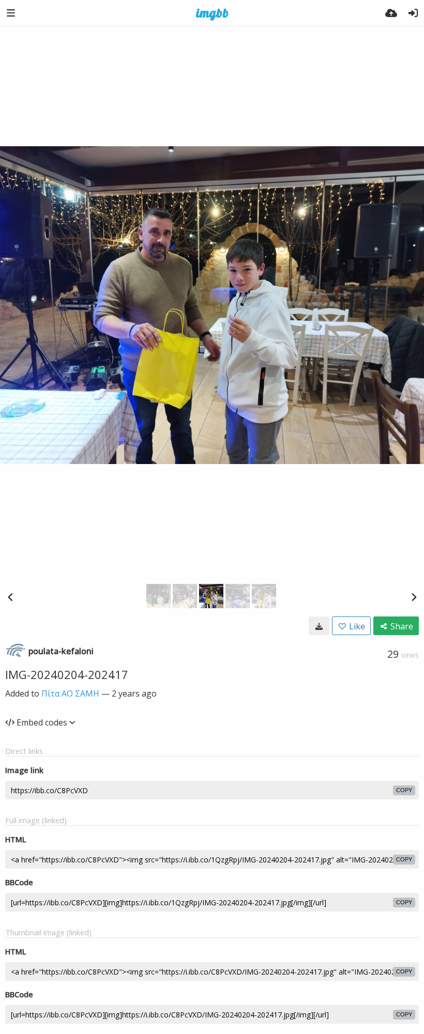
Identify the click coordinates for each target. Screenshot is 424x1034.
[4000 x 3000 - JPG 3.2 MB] (319, 625)
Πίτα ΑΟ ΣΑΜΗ (70, 693)
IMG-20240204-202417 (66, 674)
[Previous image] (10, 597)
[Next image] (413, 597)
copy (404, 790)
